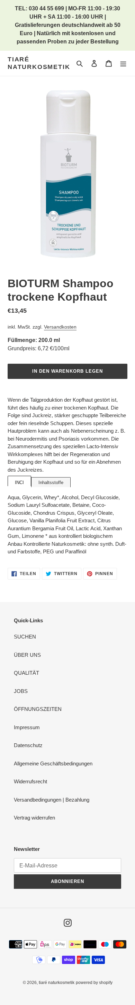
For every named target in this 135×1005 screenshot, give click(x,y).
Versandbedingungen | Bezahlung (51, 800)
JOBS (21, 691)
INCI (19, 482)
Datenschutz (28, 745)
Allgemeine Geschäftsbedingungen (53, 763)
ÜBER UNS (27, 655)
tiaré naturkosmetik (39, 63)
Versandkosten (60, 327)
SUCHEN (25, 637)
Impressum (27, 727)
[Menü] (123, 63)
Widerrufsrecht (30, 781)
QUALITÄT (26, 673)
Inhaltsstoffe (50, 482)
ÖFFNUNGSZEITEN (38, 709)
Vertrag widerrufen (34, 818)
